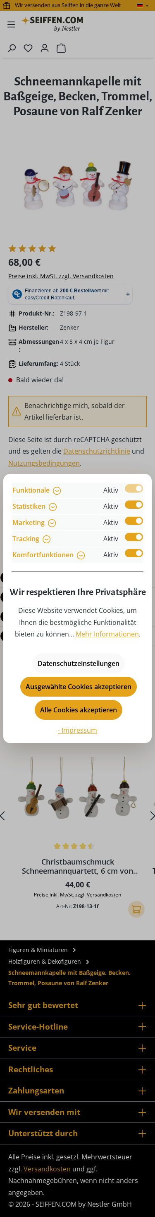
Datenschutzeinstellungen (78, 663)
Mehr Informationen (107, 634)
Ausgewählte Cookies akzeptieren (78, 686)
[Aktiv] (134, 488)
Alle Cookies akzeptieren (78, 709)
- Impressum (77, 730)
